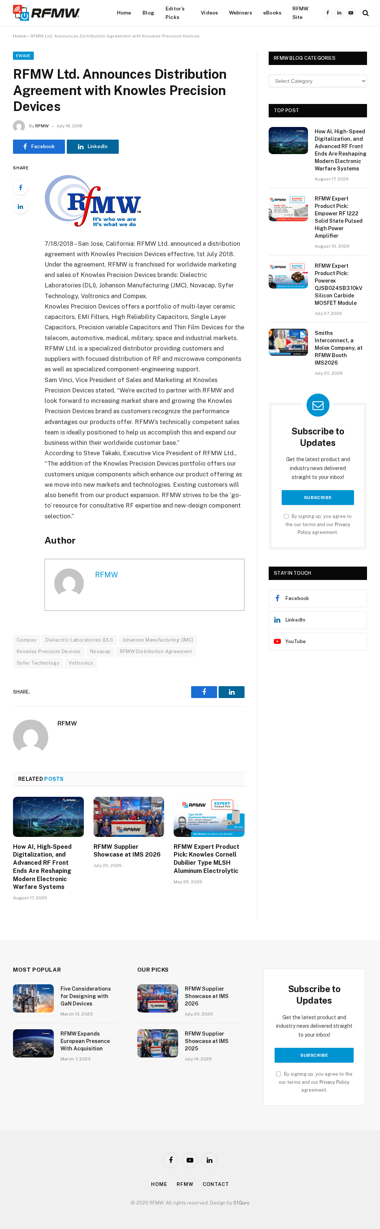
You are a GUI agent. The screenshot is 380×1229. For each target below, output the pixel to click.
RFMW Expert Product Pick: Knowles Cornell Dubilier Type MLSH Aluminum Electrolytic (206, 858)
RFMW (42, 125)
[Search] (365, 12)
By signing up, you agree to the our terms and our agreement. (318, 524)
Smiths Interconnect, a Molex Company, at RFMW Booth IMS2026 (339, 348)
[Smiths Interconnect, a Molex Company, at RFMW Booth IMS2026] (288, 342)
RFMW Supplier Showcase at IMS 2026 (127, 850)
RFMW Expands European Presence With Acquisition (85, 1041)
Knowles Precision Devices (49, 651)
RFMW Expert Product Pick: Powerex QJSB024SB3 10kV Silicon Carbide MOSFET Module (339, 284)
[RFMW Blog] (57, 13)
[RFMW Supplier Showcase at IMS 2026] (129, 817)
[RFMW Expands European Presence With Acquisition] (33, 1043)
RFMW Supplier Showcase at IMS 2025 (207, 1041)
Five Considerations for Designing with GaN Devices (85, 996)
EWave (23, 55)
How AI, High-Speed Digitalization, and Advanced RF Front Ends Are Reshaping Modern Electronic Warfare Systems (42, 867)
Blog (148, 13)
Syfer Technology (38, 663)
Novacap (100, 651)
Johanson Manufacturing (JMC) (158, 640)
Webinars (240, 13)
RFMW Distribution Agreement (156, 651)
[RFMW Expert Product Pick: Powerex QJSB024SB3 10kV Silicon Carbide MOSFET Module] (288, 274)
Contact (216, 1184)
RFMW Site (300, 13)
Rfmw (185, 1184)
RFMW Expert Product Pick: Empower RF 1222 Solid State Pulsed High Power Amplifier (339, 217)
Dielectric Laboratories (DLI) (79, 640)
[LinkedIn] (20, 206)
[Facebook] (20, 187)
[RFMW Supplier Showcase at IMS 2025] (157, 1043)
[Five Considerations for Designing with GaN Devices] (33, 998)
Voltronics (81, 663)
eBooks (272, 13)
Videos (209, 13)
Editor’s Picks (175, 13)
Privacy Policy (335, 1082)
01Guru (241, 1203)
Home (124, 13)
